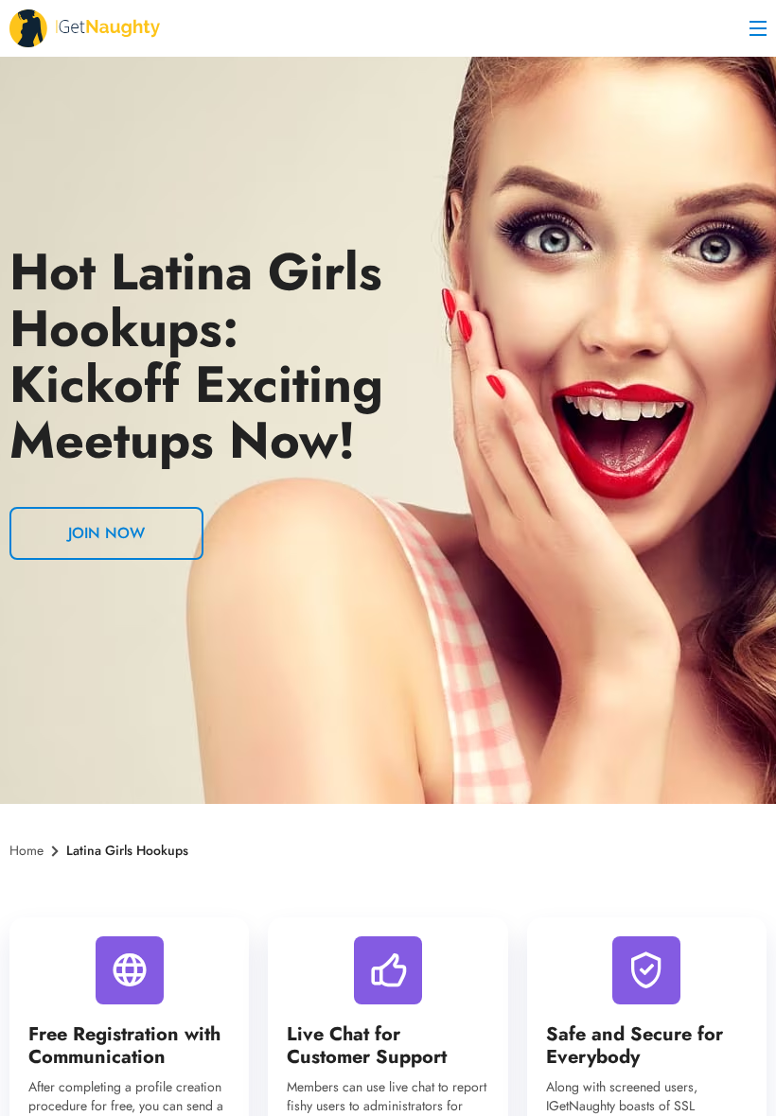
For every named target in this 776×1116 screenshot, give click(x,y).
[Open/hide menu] (758, 28)
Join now (106, 533)
